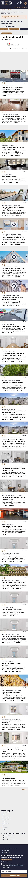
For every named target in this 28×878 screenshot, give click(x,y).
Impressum (7, 852)
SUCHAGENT (4, 29)
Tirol (4, 825)
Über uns (6, 850)
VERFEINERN (24, 29)
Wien (4, 829)
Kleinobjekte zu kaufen (8, 836)
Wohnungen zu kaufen (8, 838)
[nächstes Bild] (26, 76)
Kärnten (5, 815)
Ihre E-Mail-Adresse (5, 869)
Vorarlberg (5, 827)
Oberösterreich (7, 819)
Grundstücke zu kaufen (9, 840)
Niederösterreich (7, 817)
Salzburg (5, 821)
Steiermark (5, 823)
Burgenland (6, 813)
